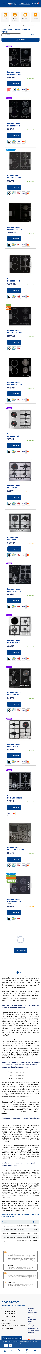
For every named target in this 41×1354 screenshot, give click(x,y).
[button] (4, 4)
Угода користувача (33, 1330)
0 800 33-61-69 (6, 1323)
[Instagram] (6, 1331)
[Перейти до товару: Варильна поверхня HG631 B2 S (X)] (20, 471)
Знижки (30, 1310)
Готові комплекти (32, 1312)
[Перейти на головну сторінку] (12, 3)
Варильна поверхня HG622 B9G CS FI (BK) (16, 1233)
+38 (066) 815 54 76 (10, 1316)
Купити (16, 84)
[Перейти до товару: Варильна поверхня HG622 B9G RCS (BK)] (20, 316)
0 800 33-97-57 (25, 3)
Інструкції (30, 1326)
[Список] (39, 34)
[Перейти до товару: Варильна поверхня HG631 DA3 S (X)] (20, 730)
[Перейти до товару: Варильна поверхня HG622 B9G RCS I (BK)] (20, 368)
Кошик (19, 1352)
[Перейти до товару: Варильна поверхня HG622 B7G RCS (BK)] (20, 109)
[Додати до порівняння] (29, 83)
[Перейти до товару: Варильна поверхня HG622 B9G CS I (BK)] (20, 264)
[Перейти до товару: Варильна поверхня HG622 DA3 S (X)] (20, 419)
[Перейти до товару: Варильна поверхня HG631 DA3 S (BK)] (20, 678)
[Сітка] (36, 34)
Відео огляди (31, 1325)
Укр (35, 3)
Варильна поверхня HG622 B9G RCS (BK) (16, 1229)
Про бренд (31, 1308)
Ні (10, 1345)
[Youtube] (10, 1331)
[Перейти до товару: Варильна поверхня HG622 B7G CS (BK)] (20, 57)
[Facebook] (3, 1331)
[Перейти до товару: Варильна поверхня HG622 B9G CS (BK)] (20, 161)
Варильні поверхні (15, 26)
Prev (10, 58)
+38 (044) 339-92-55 (10, 1314)
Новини (30, 1321)
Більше (35, 1352)
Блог (29, 1317)
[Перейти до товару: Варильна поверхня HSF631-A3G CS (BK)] (20, 885)
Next (30, 58)
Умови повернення (33, 1328)
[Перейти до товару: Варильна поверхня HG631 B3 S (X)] (20, 523)
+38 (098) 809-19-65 (10, 1311)
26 (33, 34)
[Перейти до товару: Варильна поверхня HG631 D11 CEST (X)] (20, 626)
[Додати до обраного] (33, 83)
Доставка (30, 1315)
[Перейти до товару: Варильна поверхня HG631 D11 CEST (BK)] (20, 574)
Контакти (30, 1336)
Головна (4, 26)
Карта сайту (31, 1334)
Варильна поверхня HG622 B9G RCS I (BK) (16, 1241)
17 (31, 34)
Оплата (30, 1314)
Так (6, 1345)
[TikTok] (13, 1331)
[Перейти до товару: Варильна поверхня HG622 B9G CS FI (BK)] (20, 213)
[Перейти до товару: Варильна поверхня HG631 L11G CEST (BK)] (20, 781)
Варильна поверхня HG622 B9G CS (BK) (15, 1226)
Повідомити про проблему (12, 1338)
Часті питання (32, 1319)
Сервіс (30, 1323)
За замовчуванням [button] (8, 34)
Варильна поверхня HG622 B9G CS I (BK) (16, 1237)
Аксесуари (31, 1332)
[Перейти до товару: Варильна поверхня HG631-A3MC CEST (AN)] (20, 833)
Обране (27, 1352)
